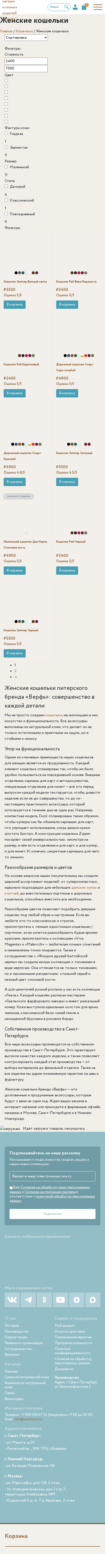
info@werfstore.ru (28, 1419)
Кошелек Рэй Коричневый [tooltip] (72, 272)
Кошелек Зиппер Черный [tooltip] (16, 272)
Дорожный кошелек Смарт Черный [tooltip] (65, 355)
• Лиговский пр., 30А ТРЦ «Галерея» (36, 1448)
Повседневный (22, 214)
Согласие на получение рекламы (50, 1191)
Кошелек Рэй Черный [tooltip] (75, 272)
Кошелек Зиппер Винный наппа (25, 282)
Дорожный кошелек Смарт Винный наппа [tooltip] (89, 355)
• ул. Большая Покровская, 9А (30, 1466)
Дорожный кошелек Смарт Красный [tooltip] (85, 355)
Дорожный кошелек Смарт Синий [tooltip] (68, 355)
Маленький (19, 167)
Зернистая (19, 147)
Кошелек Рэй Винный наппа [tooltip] (82, 272)
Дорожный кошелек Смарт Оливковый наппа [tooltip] (92, 355)
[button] (15, 304)
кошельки (53, 715)
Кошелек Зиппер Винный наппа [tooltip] (36, 272)
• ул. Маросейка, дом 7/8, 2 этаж (32, 1483)
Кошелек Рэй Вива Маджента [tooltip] (78, 272)
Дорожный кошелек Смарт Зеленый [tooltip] (75, 355)
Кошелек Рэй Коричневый (21, 364)
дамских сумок (84, 887)
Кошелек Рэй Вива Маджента (76, 282)
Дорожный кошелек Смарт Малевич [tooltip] (82, 355)
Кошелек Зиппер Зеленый (74, 453)
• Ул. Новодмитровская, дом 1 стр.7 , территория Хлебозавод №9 (36, 1492)
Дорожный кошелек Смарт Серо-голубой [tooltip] (78, 355)
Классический (22, 200)
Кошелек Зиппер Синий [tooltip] (19, 272)
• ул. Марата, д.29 (19, 1442)
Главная (6, 31)
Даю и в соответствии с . (52, 1194)
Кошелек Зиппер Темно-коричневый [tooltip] (33, 272)
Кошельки (24, 31)
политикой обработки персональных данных (52, 1198)
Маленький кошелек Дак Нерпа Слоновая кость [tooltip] (26, 532)
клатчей (12, 893)
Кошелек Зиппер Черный (21, 630)
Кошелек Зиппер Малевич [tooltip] (29, 272)
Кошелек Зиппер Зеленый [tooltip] (22, 272)
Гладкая (16, 134)
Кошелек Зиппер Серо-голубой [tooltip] (26, 272)
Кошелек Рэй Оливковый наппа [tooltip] (85, 272)
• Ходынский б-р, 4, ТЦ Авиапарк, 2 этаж (40, 1500)
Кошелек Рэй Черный (70, 542)
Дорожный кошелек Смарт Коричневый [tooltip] (72, 355)
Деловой (17, 187)
